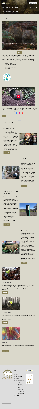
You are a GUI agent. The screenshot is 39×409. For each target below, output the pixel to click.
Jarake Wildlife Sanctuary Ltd (7, 11)
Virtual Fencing (20, 387)
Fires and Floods (21, 393)
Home (3, 7)
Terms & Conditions (19, 3)
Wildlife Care (20, 389)
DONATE (19, 52)
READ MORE (7, 152)
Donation (16, 11)
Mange (19, 382)
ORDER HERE (5, 351)
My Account (25, 3)
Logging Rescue (21, 391)
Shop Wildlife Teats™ (9, 7)
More (4, 115)
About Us (16, 7)
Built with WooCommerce (6, 403)
